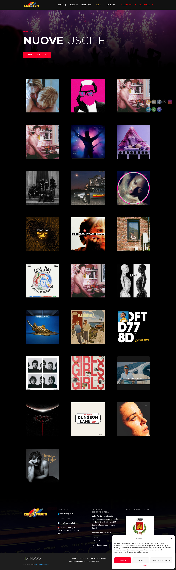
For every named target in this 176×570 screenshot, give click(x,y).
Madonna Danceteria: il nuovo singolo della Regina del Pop (131, 154)
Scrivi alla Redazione (99, 545)
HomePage (62, 5)
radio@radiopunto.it (67, 523)
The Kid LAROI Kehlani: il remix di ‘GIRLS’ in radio (86, 385)
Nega (140, 560)
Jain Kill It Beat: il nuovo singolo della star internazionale (86, 200)
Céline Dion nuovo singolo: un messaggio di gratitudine (42, 247)
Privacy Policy (143, 565)
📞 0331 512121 (63, 518)
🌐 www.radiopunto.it (65, 513)
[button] (171, 538)
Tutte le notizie (38, 55)
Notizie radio (86, 5)
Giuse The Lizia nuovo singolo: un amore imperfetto (85, 247)
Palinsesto (74, 5)
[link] (42, 95)
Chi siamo (111, 5)
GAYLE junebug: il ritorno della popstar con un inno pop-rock (132, 247)
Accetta (122, 560)
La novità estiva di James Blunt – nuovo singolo (132, 385)
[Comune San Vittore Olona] (140, 530)
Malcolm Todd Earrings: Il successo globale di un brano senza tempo (87, 293)
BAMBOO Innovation (41, 565)
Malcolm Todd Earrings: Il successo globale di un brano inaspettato (132, 108)
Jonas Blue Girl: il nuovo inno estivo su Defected (131, 339)
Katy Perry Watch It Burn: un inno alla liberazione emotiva (132, 432)
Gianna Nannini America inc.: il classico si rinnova (41, 339)
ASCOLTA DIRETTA (128, 5)
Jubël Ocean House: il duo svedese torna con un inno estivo (88, 339)
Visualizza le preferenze (161, 560)
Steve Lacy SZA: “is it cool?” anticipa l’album (131, 200)
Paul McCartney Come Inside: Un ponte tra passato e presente (85, 432)
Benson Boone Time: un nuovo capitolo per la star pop (42, 478)
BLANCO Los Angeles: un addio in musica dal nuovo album (42, 108)
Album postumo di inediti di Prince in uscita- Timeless (87, 154)
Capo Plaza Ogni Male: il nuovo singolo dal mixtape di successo (42, 200)
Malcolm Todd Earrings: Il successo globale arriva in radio (42, 154)
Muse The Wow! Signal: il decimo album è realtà (41, 432)
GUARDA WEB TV (146, 5)
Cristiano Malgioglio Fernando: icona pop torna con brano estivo (87, 108)
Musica (98, 5)
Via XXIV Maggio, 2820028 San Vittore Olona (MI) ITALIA (68, 531)
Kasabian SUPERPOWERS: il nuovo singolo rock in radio (42, 385)
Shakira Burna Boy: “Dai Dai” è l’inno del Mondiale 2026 (41, 293)
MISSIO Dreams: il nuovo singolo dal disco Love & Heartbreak (132, 293)
